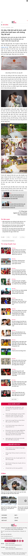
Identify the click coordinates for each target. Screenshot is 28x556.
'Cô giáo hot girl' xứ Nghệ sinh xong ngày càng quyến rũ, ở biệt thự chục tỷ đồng (19, 282)
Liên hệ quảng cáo (10, 540)
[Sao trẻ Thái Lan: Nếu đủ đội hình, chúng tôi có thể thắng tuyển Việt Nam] (6, 291)
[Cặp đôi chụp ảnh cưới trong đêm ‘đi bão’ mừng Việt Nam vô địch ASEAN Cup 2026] (6, 372)
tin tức (13, 448)
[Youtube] (20, 541)
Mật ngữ (4, 520)
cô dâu (8, 237)
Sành (16, 520)
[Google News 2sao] (8, 241)
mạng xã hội (4, 47)
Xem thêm (14, 399)
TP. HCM (3, 547)
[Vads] (27, 20)
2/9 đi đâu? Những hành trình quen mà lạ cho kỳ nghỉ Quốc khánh (18, 262)
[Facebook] (17, 541)
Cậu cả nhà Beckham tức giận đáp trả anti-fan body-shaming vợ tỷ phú (19, 333)
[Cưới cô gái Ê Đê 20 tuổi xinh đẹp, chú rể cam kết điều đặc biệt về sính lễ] (6, 393)
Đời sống (5, 24)
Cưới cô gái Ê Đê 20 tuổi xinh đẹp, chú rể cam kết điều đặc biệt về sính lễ (18, 394)
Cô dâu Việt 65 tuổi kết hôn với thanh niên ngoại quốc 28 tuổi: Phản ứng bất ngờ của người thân (13, 196)
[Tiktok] (23, 541)
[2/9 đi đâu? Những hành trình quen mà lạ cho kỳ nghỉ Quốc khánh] (6, 261)
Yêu (10, 193)
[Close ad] (27, 1)
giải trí (21, 458)
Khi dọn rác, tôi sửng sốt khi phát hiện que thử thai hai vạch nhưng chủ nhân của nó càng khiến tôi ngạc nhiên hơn (13, 230)
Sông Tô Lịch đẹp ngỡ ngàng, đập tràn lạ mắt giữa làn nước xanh (9, 508)
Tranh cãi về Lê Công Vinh (19, 350)
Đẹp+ (16, 515)
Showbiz (4, 515)
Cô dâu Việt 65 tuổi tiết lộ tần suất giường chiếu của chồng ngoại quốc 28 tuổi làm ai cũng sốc (13, 205)
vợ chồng (22, 237)
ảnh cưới (15, 237)
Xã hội (16, 517)
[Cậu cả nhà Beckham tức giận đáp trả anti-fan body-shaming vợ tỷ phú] (6, 333)
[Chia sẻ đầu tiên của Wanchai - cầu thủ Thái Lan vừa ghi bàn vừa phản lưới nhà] (6, 301)
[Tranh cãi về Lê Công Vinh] (6, 351)
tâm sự (24, 463)
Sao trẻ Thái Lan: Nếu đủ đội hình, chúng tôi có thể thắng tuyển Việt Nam (19, 292)
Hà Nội (2, 543)
